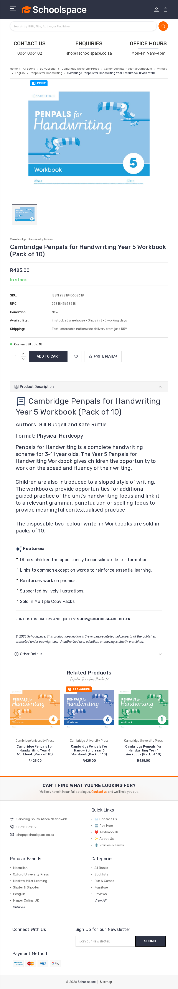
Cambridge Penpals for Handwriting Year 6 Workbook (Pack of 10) (89, 750)
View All (19, 907)
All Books (101, 868)
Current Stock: (27, 344)
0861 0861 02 (29, 53)
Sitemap (106, 982)
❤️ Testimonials (106, 832)
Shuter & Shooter (26, 887)
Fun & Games (104, 881)
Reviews (100, 894)
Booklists (101, 874)
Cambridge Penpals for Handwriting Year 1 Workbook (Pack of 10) (143, 750)
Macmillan (20, 868)
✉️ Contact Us (105, 819)
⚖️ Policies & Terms (109, 845)
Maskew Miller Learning (30, 881)
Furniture (101, 887)
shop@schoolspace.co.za (89, 53)
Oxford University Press (31, 874)
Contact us (99, 792)
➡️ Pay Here (103, 826)
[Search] (163, 26)
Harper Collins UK (26, 900)
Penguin (19, 894)
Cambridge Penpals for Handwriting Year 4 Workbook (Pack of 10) (35, 750)
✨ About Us (104, 839)
